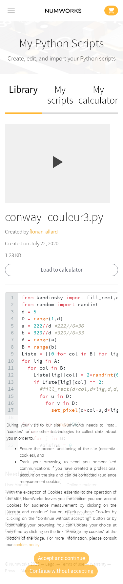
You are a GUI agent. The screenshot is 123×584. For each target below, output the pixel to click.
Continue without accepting (61, 571)
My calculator (98, 95)
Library (23, 90)
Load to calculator (62, 270)
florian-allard (44, 231)
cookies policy (26, 545)
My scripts (60, 95)
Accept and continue (61, 558)
